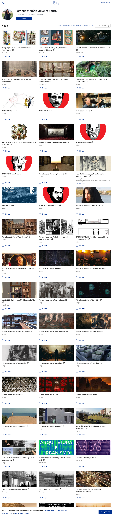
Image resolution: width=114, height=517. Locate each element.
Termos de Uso (50, 510)
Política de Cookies (22, 513)
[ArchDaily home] (56, 2)
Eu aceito (105, 512)
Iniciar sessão (105, 2)
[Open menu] (2, 2)
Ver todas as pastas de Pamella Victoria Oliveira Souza (75, 26)
